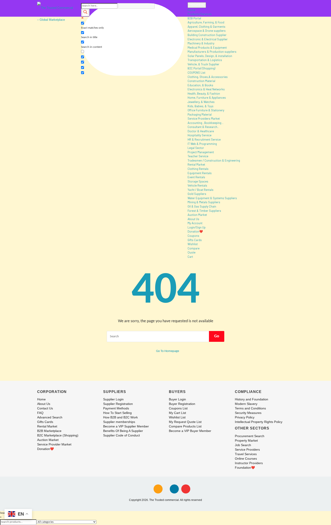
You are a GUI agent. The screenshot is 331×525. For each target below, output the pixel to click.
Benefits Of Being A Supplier (123, 431)
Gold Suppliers (197, 194)
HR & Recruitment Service (204, 139)
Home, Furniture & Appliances (207, 97)
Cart (190, 256)
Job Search (243, 445)
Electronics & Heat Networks (206, 89)
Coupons (193, 235)
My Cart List (177, 413)
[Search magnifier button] (85, 13)
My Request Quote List (185, 422)
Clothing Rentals (198, 169)
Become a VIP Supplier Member (126, 426)
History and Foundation (251, 399)
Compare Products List (185, 426)
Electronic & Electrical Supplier (208, 39)
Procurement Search (249, 436)
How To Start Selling (117, 413)
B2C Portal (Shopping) (201, 68)
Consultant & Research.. (203, 127)
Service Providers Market (204, 118)
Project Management (201, 152)
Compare (194, 248)
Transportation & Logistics (205, 60)
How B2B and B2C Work (120, 417)
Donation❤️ (195, 231)
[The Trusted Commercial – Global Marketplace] (55, 13)
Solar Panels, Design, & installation (210, 56)
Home (191, 10)
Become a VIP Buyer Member (190, 431)
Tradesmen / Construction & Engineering (214, 160)
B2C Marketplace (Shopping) (57, 435)
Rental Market (196, 164)
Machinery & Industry (201, 43)
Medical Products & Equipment (207, 47)
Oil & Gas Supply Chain (202, 206)
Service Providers (247, 449)
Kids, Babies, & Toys (200, 106)
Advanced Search (49, 417)
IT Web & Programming (202, 144)
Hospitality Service (199, 135)
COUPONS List (196, 72)
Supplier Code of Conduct (121, 435)
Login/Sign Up (197, 227)
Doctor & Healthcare (201, 131)
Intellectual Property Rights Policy (258, 422)
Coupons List (178, 408)
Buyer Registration (182, 404)
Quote (191, 252)
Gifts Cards (195, 240)
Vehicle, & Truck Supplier (203, 64)
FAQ (40, 413)
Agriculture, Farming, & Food (206, 22)
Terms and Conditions (250, 408)
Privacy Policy (244, 417)
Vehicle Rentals (197, 185)
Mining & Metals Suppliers (204, 202)
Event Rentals (196, 177)
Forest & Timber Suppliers (204, 210)
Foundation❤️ (245, 467)
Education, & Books (200, 85)
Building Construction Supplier (207, 35)
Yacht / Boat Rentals (200, 190)
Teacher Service (198, 156)
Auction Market (197, 215)
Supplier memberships (119, 422)
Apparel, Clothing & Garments (206, 26)
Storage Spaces (198, 181)
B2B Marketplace (49, 431)
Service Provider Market (54, 444)
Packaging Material (200, 114)
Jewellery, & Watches (201, 102)
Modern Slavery (246, 404)
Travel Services (246, 454)
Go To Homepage (167, 351)
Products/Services (200, 14)
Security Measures (248, 413)
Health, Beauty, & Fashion (204, 93)
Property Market (246, 440)
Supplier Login (113, 399)
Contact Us (45, 408)
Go (216, 336)
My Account (195, 223)
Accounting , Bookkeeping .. (205, 123)
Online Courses (246, 458)
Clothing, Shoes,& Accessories (208, 77)
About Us (193, 219)
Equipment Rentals (200, 173)
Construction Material (201, 81)
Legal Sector (196, 148)
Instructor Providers (249, 463)
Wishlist (193, 244)
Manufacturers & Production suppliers (212, 51)
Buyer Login (177, 399)
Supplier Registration (118, 404)
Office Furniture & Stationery (206, 110)
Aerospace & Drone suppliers (207, 30)
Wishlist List (177, 417)
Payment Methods (116, 408)
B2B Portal (194, 18)
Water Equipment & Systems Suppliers (212, 198)
